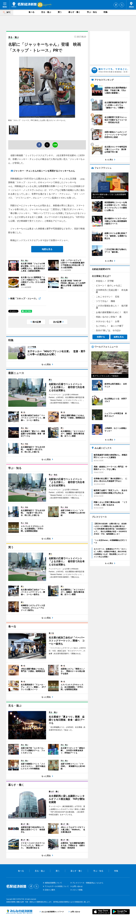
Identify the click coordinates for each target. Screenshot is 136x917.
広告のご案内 (50, 890)
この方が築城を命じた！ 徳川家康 (112, 306)
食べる (32, 12)
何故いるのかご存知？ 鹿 (108, 317)
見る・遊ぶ (46, 12)
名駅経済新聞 (24, 4)
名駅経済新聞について (53, 883)
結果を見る (119, 337)
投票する (101, 337)
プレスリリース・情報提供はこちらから (87, 883)
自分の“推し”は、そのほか (108, 330)
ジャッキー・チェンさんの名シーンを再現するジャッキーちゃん (44, 170)
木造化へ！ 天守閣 (105, 281)
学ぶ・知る (92, 12)
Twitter (122, 5)
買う (60, 12)
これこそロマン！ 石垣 (107, 296)
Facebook (116, 5)
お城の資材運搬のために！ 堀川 (112, 312)
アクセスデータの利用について (57, 886)
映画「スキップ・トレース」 (24, 298)
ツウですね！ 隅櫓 (105, 301)
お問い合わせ (77, 886)
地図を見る (47, 249)
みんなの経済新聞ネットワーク (19, 912)
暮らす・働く (74, 12)
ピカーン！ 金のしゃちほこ (109, 285)
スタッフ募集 (77, 890)
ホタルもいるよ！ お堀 (107, 321)
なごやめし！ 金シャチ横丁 (110, 326)
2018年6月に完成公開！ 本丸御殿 (112, 291)
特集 (106, 12)
